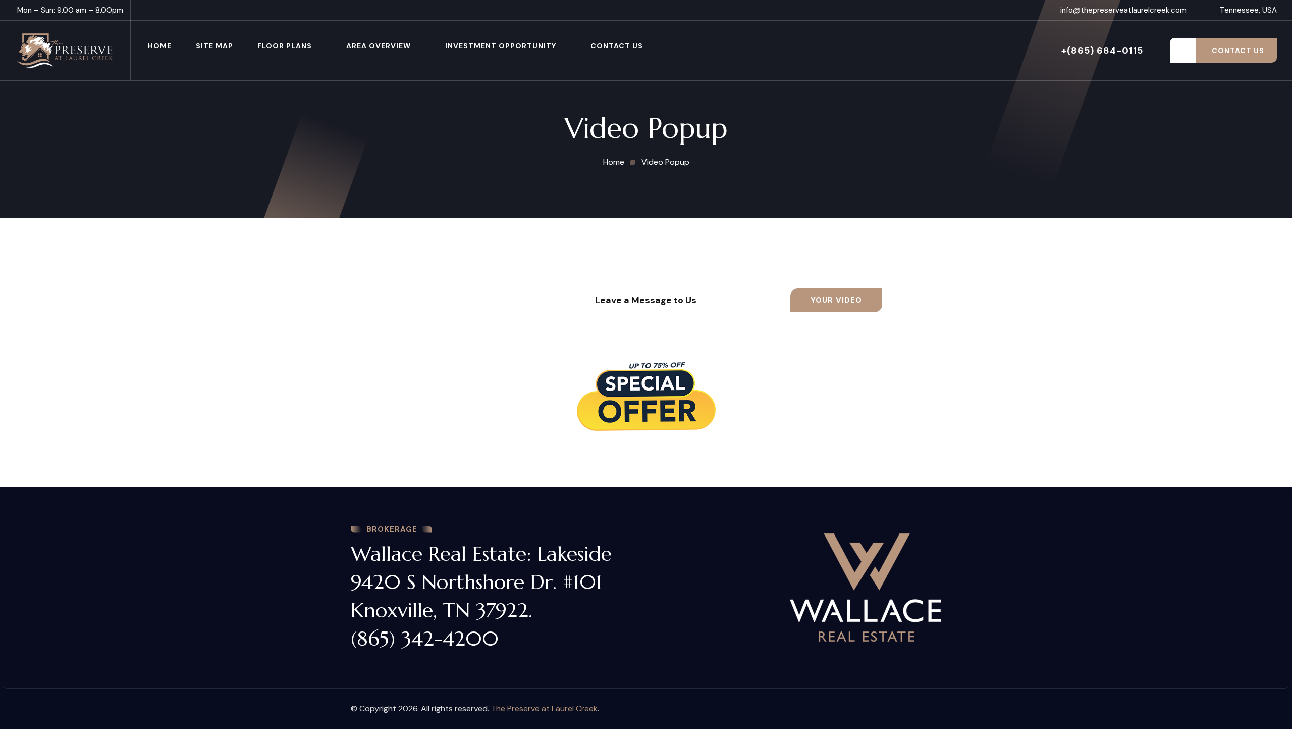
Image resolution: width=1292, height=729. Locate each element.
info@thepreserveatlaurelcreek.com (1123, 10)
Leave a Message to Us (645, 300)
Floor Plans (284, 46)
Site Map (214, 46)
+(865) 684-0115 (1102, 50)
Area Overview (378, 46)
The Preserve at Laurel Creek (544, 708)
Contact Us (616, 46)
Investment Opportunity (500, 46)
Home (160, 46)
